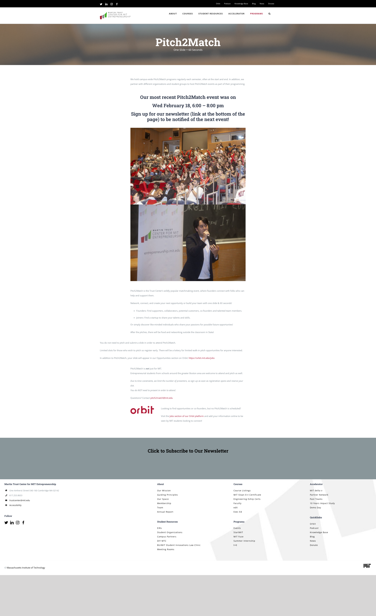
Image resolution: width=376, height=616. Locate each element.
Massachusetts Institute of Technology (26, 567)
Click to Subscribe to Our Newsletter (188, 451)
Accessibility (15, 505)
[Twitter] (6, 522)
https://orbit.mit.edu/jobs (202, 357)
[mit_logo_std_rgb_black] (367, 564)
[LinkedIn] (12, 522)
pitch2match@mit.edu (161, 397)
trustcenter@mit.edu (19, 500)
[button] (269, 13)
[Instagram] (17, 522)
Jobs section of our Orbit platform (187, 416)
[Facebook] (23, 522)
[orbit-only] (142, 407)
